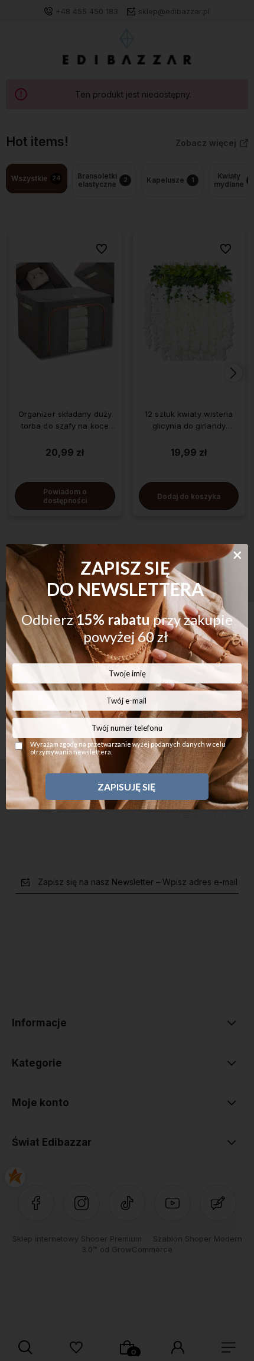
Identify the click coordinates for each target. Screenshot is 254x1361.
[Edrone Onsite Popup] (127, 680)
